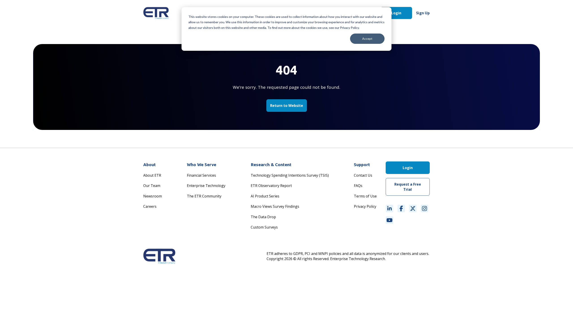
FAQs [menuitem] (358, 185)
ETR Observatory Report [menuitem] (271, 185)
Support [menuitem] (362, 164)
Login (396, 13)
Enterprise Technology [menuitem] (206, 185)
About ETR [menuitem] (152, 175)
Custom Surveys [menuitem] (264, 227)
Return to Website (286, 105)
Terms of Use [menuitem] (365, 196)
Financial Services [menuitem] (201, 175)
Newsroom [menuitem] (152, 196)
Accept (367, 38)
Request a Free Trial (407, 187)
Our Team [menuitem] (151, 185)
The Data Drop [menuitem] (263, 216)
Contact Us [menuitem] (363, 175)
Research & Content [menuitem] (271, 164)
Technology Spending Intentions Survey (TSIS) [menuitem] (290, 175)
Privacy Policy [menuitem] (365, 206)
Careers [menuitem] (149, 206)
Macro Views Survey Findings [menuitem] (275, 206)
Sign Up (423, 13)
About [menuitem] (149, 164)
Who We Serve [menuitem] (201, 164)
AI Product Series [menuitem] (265, 196)
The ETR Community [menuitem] (204, 196)
